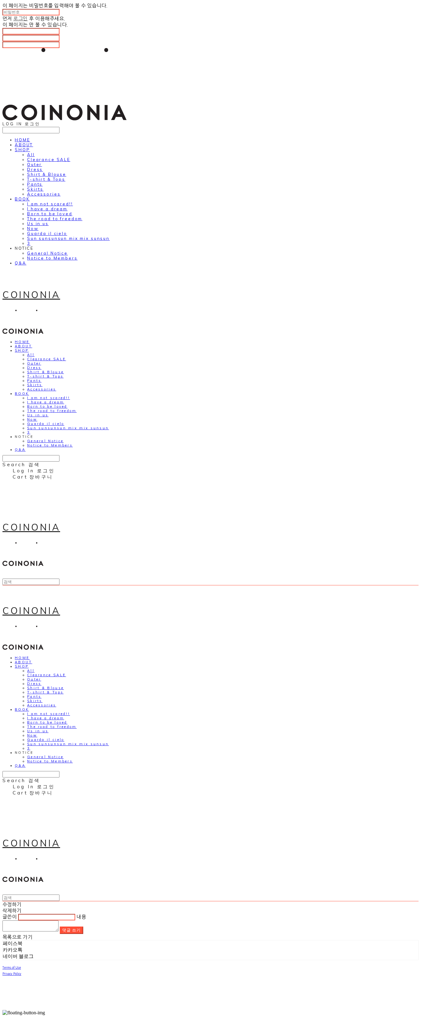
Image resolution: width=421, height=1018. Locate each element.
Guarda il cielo (47, 233)
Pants (35, 184)
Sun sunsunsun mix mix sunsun (68, 238)
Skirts (35, 189)
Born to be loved (49, 213)
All (31, 154)
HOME (22, 139)
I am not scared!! (50, 203)
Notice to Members (52, 258)
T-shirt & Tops (46, 179)
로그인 (20, 18)
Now (33, 228)
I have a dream (47, 208)
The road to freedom (54, 218)
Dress (35, 169)
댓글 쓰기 (71, 929)
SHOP (22, 149)
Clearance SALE (48, 159)
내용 (81, 916)
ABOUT (24, 144)
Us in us (38, 223)
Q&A (21, 263)
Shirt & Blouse (46, 174)
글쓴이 (9, 916)
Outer (34, 164)
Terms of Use (11, 967)
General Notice (47, 253)
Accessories (43, 194)
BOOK (22, 198)
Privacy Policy (11, 973)
